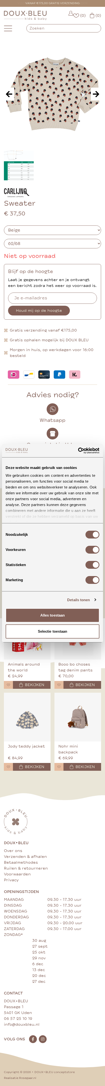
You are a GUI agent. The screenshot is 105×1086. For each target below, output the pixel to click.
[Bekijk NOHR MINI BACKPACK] (77, 717)
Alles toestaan (52, 615)
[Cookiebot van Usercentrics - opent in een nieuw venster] (78, 450)
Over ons (13, 850)
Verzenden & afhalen (25, 856)
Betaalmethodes (21, 862)
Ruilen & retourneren (26, 868)
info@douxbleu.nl (22, 1024)
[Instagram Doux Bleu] (43, 1039)
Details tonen (78, 600)
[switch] (92, 550)
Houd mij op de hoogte (39, 310)
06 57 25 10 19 (18, 1018)
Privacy (11, 880)
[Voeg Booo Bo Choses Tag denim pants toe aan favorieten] (58, 685)
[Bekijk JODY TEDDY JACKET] (27, 717)
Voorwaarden (17, 874)
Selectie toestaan (52, 631)
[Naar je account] (70, 15)
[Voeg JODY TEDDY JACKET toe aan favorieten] (8, 767)
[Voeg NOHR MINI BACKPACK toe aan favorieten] (58, 767)
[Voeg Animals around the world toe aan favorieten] (8, 685)
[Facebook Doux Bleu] (33, 1039)
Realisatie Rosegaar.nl (20, 1078)
